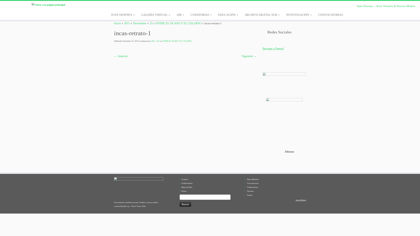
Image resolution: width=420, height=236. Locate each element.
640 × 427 (155, 41)
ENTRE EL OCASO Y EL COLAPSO (178, 23)
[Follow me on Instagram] (138, 7)
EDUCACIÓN (227, 14)
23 (150, 23)
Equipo (250, 195)
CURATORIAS (200, 14)
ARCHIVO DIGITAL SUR (261, 14)
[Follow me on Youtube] (144, 7)
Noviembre (139, 23)
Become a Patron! (273, 48)
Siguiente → (249, 56)
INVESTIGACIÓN (298, 14)
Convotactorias (252, 183)
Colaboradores (186, 183)
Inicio (117, 23)
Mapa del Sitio (186, 187)
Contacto (184, 179)
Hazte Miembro (253, 179)
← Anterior (121, 56)
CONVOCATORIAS (330, 14)
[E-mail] (118, 7)
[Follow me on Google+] (133, 7)
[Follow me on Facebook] (128, 7)
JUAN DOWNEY (122, 14)
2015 (127, 23)
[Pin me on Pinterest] (149, 7)
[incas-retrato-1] (185, 93)
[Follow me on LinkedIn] (154, 7)
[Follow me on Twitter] (123, 7)
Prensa (183, 191)
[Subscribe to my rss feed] (113, 7)
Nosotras (250, 191)
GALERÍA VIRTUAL (154, 14)
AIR (179, 14)
